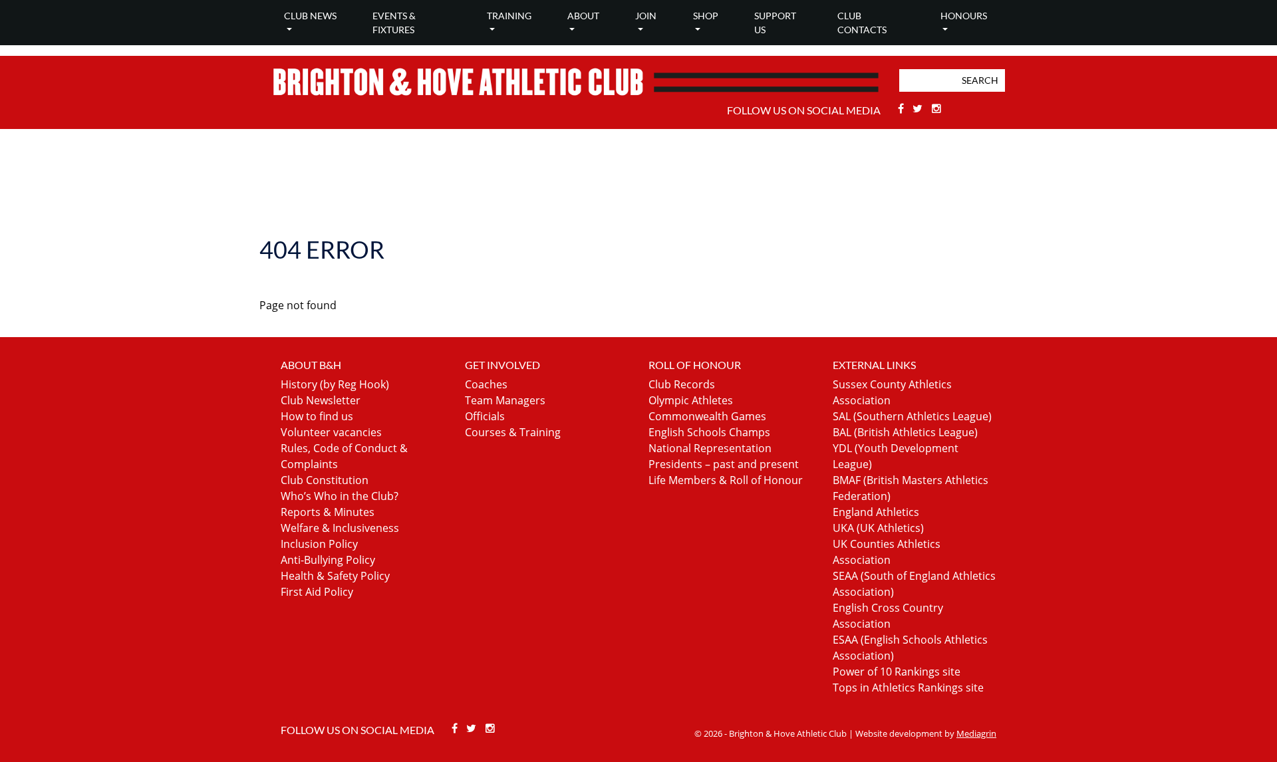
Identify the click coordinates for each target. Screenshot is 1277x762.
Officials (485, 416)
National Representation (710, 448)
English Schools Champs (709, 432)
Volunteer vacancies (331, 432)
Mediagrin (976, 733)
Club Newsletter (320, 400)
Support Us (775, 22)
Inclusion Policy (319, 544)
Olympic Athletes (690, 400)
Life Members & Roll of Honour (725, 480)
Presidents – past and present (723, 464)
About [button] (583, 15)
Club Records (681, 384)
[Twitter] (919, 108)
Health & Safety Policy (335, 576)
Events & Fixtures (394, 22)
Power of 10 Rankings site (896, 671)
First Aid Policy (317, 591)
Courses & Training (513, 432)
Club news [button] (310, 15)
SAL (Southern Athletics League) (912, 416)
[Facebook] (902, 108)
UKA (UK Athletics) (878, 528)
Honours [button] (963, 15)
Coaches (486, 384)
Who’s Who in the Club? (339, 496)
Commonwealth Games (707, 416)
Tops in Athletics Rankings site (908, 687)
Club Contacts (862, 22)
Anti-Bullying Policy (328, 560)
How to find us (317, 416)
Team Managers (505, 400)
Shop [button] (705, 15)
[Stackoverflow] (936, 108)
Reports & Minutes (327, 512)
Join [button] (645, 15)
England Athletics (876, 512)
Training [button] (509, 15)
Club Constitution (324, 480)
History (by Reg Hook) (335, 384)
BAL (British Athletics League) (905, 432)
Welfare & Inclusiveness (340, 528)
